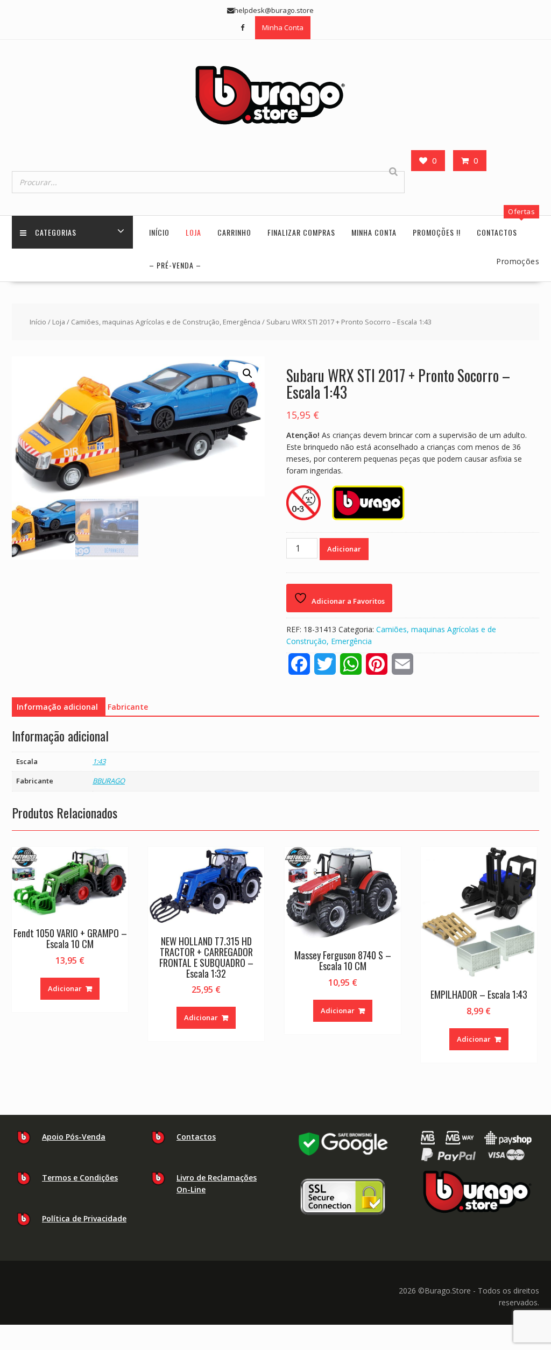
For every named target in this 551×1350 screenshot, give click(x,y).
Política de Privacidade (84, 1218)
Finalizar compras (301, 232)
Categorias (55, 232)
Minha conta (374, 232)
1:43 (99, 761)
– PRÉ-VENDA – (175, 265)
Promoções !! (437, 232)
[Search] (393, 172)
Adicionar (344, 549)
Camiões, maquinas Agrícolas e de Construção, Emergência (165, 322)
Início (159, 232)
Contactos (497, 232)
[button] (247, 373)
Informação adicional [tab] (57, 707)
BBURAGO (109, 781)
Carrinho (234, 232)
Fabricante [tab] (128, 707)
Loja (193, 232)
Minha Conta (282, 27)
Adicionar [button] (65, 988)
